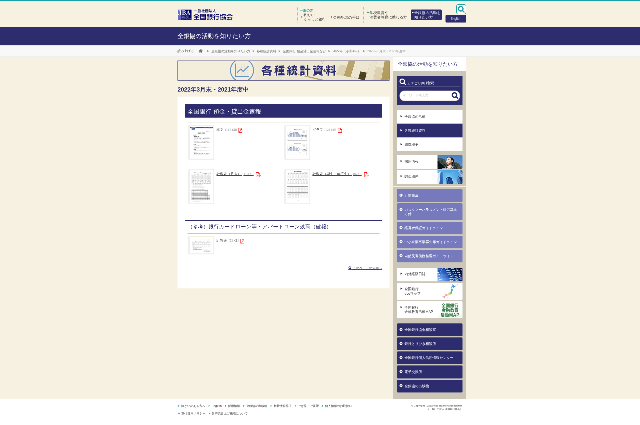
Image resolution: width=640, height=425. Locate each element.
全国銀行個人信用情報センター (429, 358)
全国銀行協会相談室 (420, 330)
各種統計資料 (266, 51)
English (217, 406)
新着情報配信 (283, 406)
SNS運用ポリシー (193, 413)
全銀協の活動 (415, 117)
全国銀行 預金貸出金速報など (304, 51)
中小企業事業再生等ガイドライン (430, 242)
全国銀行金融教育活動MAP (418, 309)
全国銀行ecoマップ (412, 291)
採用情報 (411, 161)
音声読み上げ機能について (230, 413)
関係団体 (411, 176)
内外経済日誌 (415, 274)
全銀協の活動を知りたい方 (214, 36)
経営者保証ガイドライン (423, 228)
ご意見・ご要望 (308, 406)
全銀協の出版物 (416, 386)
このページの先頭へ (367, 268)
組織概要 (411, 145)
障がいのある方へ (193, 406)
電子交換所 (413, 372)
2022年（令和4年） (346, 51)
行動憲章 (411, 195)
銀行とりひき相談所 (420, 344)
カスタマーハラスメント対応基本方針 (430, 212)
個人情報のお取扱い (338, 406)
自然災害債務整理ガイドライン (429, 256)
